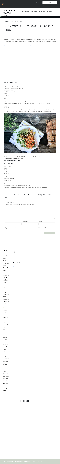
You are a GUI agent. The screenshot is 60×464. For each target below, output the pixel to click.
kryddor (4, 322)
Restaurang (5, 351)
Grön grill (5, 310)
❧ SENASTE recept (25, 11)
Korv (3, 319)
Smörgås (5, 371)
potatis (4, 349)
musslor (4, 342)
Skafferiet (4, 366)
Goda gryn (7, 299)
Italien (4, 317)
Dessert (5, 282)
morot (6, 197)
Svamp (7, 376)
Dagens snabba (9, 21)
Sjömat (5, 364)
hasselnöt (5, 312)
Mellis (4, 335)
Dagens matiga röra (8, 194)
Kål (7, 322)
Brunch (4, 263)
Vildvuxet (7, 383)
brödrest (8, 263)
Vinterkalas (5, 385)
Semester (6, 359)
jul (7, 317)
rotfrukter (4, 354)
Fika (4, 287)
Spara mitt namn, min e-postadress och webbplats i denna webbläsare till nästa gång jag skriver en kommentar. (28, 227)
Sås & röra (16, 21)
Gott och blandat (6, 301)
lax (7, 324)
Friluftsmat (5, 296)
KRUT (44, 194)
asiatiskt (5, 256)
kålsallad (39, 194)
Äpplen (5, 390)
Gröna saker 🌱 (6, 307)
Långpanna (5, 327)
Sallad (4, 356)
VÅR (4, 388)
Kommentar (8, 207)
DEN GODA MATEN (9, 12)
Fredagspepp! (6, 294)
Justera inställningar (42, 5)
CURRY (8, 272)
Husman (5, 315)
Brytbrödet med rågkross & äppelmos (12, 160)
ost (3, 344)
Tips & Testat (6, 381)
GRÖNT (13, 21)
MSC (6, 339)
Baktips (4, 258)
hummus (33, 194)
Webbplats (40, 221)
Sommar (5, 374)
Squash (4, 376)
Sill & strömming (5, 361)
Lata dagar (4, 324)
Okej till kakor (50, 2)
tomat (4, 383)
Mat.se (4, 329)
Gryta (5, 304)
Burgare (4, 265)
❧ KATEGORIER (33, 11)
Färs (4, 299)
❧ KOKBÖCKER (41, 11)
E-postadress (25, 221)
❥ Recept (5, 21)
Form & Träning (6, 289)
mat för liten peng (50, 194)
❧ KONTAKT (23, 13)
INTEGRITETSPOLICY (40, 461)
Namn (6, 221)
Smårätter (20, 21)
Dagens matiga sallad (18, 194)
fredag (4, 292)
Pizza (4, 346)
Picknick (7, 344)
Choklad (4, 272)
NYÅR (7, 342)
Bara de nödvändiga (35, 2)
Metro (7, 335)
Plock (7, 347)
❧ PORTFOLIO (49, 11)
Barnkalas (5, 261)
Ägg (6, 388)
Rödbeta (8, 354)
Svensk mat (5, 378)
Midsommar (5, 337)
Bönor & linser (5, 269)
